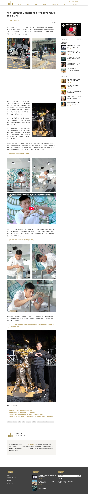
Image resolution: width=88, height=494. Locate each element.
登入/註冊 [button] (74, 4)
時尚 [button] (19, 4)
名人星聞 (9, 21)
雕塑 (39, 422)
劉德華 (9, 422)
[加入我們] (73, 1)
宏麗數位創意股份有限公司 (30, 444)
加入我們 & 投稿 (10, 483)
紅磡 (43, 422)
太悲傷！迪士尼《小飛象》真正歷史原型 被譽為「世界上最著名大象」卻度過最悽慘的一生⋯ (73, 81)
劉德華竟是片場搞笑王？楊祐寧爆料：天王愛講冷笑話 (22, 412)
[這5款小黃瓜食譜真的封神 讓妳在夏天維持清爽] (63, 86)
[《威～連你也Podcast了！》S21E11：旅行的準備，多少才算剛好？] (63, 53)
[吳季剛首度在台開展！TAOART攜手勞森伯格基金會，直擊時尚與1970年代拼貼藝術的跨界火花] (63, 64)
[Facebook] (69, 1)
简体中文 (76, 1)
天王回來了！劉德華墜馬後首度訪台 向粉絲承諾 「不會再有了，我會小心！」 (28, 414)
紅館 (47, 422)
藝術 (19, 422)
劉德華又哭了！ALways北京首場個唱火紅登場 (20, 410)
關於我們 (9, 475)
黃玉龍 (51, 422)
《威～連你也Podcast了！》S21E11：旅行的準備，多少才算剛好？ (73, 53)
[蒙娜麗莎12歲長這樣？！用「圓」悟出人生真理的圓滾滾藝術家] (63, 104)
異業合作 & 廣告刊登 (11, 477)
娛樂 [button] (28, 4)
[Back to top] (83, 489)
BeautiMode (51, 21)
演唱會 (14, 422)
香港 (23, 422)
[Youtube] (71, 1)
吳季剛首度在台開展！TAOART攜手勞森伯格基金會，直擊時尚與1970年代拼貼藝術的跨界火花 (73, 64)
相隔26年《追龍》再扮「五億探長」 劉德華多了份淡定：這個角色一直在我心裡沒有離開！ (31, 417)
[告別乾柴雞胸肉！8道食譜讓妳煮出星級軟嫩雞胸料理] (63, 92)
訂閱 (79, 39)
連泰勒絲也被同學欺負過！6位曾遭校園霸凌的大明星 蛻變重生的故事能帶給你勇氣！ (74, 98)
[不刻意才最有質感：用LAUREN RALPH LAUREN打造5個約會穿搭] (63, 70)
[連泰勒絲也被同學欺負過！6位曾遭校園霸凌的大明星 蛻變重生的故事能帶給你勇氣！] (63, 98)
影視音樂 (16, 21)
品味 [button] (44, 4)
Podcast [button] (55, 4)
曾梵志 (34, 422)
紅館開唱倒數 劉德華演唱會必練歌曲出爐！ (19, 153)
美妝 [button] (36, 4)
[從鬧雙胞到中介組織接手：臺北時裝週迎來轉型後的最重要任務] (63, 47)
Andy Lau (29, 422)
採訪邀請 (9, 480)
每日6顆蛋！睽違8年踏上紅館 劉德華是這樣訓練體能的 (22, 240)
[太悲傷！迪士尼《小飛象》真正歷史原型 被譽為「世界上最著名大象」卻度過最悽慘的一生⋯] (63, 81)
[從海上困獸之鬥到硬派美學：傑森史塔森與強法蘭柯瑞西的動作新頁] (63, 58)
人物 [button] (65, 4)
